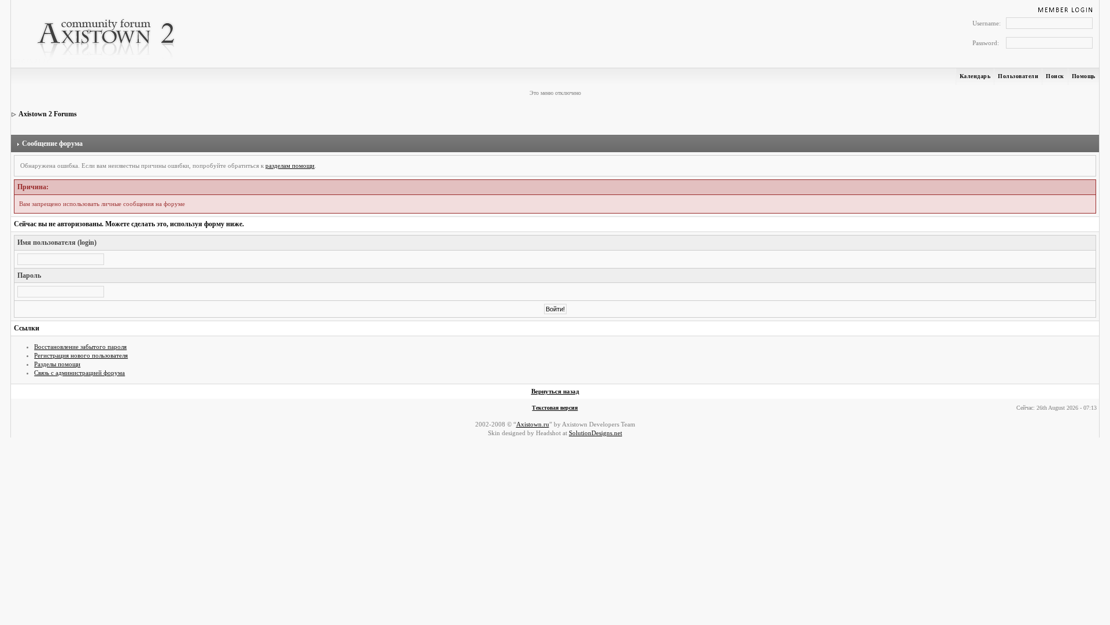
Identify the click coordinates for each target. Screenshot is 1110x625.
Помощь (1084, 76)
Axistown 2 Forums (47, 114)
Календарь (975, 76)
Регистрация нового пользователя (81, 355)
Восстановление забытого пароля (80, 346)
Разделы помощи (57, 364)
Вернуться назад (555, 391)
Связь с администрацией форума (79, 372)
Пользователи (1018, 76)
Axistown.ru (532, 424)
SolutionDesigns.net (595, 432)
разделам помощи (289, 165)
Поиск (1055, 76)
